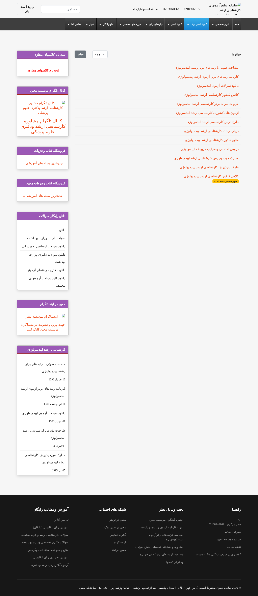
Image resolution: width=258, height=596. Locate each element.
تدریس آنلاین (61, 519)
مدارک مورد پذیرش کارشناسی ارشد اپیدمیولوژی (206, 158)
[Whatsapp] (99, 11)
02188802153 (192, 9)
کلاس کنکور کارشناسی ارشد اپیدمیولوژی (211, 94)
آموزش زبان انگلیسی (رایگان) (51, 527)
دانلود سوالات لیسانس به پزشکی (43, 246)
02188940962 (171, 9)
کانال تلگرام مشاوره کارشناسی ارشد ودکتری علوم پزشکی (43, 126)
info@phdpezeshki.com (145, 9)
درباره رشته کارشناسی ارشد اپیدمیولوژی (211, 131)
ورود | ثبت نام (27, 9)
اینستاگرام (120, 542)
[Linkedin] (99, 6)
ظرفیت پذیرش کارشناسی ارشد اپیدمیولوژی (209, 167)
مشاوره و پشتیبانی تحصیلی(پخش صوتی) (159, 546)
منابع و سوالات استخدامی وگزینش (48, 550)
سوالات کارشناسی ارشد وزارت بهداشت (45, 534)
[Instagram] (105, 11)
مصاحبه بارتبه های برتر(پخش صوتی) (161, 554)
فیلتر (80, 54)
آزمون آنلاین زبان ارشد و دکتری (50, 565)
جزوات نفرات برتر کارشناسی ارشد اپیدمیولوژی (207, 103)
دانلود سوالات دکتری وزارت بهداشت (47, 258)
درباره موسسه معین (229, 539)
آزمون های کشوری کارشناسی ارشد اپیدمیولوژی (207, 113)
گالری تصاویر (118, 534)
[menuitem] (237, 24)
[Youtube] (105, 6)
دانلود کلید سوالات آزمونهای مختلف (47, 282)
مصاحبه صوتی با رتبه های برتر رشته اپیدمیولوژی (207, 67)
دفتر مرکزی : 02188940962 (225, 524)
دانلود (61, 230)
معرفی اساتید (233, 531)
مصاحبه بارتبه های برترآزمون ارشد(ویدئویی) (166, 537)
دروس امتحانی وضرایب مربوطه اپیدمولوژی (210, 149)
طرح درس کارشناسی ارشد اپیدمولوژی (213, 122)
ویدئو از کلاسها (174, 562)
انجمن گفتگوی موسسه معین (166, 519)
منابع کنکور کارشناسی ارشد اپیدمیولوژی (212, 140)
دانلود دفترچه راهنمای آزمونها (46, 270)
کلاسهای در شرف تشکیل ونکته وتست (218, 554)
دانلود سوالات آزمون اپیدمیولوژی (217, 85)
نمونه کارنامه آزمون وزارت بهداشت (162, 527)
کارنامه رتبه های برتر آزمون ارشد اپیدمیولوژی (208, 76)
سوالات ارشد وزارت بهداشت (46, 238)
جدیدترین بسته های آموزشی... (43, 163)
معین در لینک (118, 550)
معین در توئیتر (117, 519)
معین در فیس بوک (115, 527)
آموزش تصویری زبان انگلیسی (51, 557)
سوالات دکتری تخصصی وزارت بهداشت (45, 542)
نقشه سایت (234, 546)
